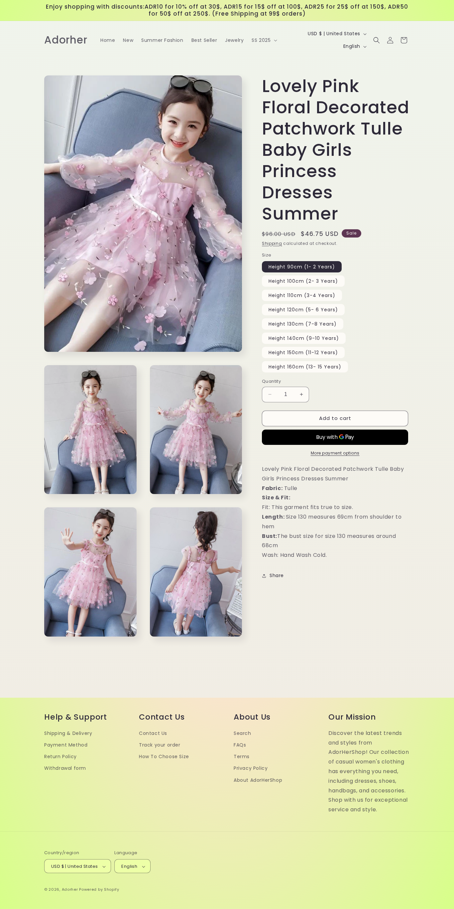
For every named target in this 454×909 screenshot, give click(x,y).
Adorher (70, 889)
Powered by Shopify (99, 889)
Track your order (159, 745)
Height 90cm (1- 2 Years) (302, 266)
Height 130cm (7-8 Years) (303, 324)
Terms (242, 756)
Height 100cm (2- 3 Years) (303, 281)
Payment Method (65, 745)
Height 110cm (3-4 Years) (302, 295)
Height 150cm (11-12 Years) (303, 352)
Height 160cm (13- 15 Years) (305, 366)
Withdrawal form (65, 768)
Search (242, 733)
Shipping (272, 243)
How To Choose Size (164, 756)
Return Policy (60, 756)
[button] (264, 40)
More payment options (335, 453)
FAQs (240, 745)
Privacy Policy (251, 768)
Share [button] (277, 575)
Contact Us (153, 733)
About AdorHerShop (258, 780)
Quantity (271, 381)
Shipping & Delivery (68, 733)
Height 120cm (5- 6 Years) (303, 309)
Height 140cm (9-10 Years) (304, 338)
